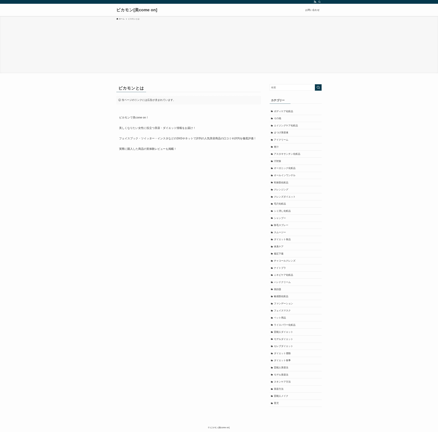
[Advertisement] (219, 46)
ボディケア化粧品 (283, 111)
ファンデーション (283, 303)
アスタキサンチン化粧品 (287, 154)
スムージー (280, 232)
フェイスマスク (282, 310)
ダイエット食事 (282, 360)
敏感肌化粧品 (281, 296)
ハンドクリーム (282, 282)
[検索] (319, 2)
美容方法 (279, 388)
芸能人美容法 (281, 367)
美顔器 (277, 289)
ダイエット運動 (282, 353)
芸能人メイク (281, 396)
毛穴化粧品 (280, 203)
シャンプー (280, 218)
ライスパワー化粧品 (284, 324)
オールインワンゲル (284, 175)
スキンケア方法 (282, 381)
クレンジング (281, 189)
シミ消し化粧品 (282, 210)
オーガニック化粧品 (284, 168)
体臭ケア (279, 246)
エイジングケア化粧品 (286, 125)
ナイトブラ (280, 267)
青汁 (276, 146)
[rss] (315, 2)
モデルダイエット (283, 339)
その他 (277, 118)
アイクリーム (281, 139)
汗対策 (277, 161)
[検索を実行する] (318, 87)
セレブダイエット (283, 346)
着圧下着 (279, 253)
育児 (276, 403)
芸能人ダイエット (283, 332)
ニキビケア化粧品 (283, 275)
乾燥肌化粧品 (281, 182)
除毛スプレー (281, 225)
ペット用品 (280, 317)
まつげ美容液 (281, 132)
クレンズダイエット (284, 196)
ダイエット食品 (282, 239)
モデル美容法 (281, 374)
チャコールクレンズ (284, 260)
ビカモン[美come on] (136, 10)
